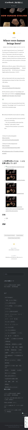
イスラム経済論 (18, 305)
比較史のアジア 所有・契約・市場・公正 (13, 366)
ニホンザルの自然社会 (10, 330)
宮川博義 (7, 349)
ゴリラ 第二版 (13, 319)
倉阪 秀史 (14, 347)
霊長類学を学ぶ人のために (11, 387)
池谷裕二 (7, 370)
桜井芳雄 (7, 363)
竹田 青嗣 (7, 381)
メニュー (15, 5)
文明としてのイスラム (16, 352)
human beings (20, 235)
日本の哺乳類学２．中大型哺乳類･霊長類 (14, 356)
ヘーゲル (19, 333)
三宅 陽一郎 (8, 335)
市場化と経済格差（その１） (10, 402)
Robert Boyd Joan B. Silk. (14, 238)
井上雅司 (7, 338)
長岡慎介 (7, 384)
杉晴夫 (19, 360)
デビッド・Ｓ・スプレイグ (11, 324)
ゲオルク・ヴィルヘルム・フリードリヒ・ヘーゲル (13, 315)
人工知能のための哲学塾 (17, 338)
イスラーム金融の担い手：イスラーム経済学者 (13, 406)
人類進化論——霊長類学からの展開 (13, 344)
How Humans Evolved (10, 235)
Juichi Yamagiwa (8, 297)
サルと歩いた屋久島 (10, 321)
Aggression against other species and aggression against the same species (15, 208)
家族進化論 (13, 349)
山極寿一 (7, 352)
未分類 (14, 37)
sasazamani (9, 47)
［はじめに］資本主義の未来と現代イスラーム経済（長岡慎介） (13, 398)
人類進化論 (7, 341)
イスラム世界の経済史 (10, 303)
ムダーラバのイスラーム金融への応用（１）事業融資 (12, 410)
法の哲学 (19, 370)
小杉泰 (19, 349)
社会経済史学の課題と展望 (11, 378)
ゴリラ (6, 319)
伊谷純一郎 (7, 347)
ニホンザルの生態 (9, 327)
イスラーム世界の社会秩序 (11, 311)
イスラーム (7, 308)
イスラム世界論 (8, 305)
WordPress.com (15, 427)
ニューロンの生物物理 (10, 333)
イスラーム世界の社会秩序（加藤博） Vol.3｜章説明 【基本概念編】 (13, 285)
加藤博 (21, 347)
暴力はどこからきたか (10, 360)
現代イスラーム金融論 (10, 373)
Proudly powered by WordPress (12, 425)
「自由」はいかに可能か (11, 300)
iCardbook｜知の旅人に (14, 2)
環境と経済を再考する (10, 376)
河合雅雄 (13, 370)
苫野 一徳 (14, 381)
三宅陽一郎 (16, 335)
